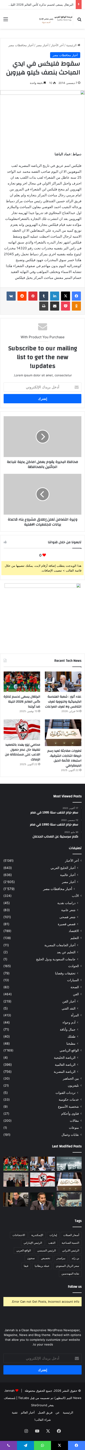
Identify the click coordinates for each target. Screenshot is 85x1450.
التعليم (74, 938)
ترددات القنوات (65, 1093)
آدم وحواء (69, 1022)
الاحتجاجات (18, 1235)
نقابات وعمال (70, 1134)
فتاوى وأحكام (70, 1113)
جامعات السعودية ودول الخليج (55, 959)
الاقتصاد (74, 931)
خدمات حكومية (69, 1099)
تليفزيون (73, 1085)
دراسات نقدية (66, 903)
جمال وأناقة (67, 1029)
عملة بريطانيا (42, 1266)
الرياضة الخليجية (64, 1057)
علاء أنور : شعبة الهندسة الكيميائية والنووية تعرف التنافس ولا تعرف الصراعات (63, 701)
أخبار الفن (68, 1001)
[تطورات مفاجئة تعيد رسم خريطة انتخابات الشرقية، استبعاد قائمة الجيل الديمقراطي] (63, 732)
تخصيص (45, 1258)
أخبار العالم (28, 1412)
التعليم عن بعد (66, 952)
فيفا (26, 1266)
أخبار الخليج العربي (63, 868)
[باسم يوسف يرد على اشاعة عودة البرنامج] (42, 1201)
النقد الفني (68, 1008)
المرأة (75, 1015)
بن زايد (75, 1258)
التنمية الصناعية (70, 1242)
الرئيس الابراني (70, 1250)
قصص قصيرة (66, 924)
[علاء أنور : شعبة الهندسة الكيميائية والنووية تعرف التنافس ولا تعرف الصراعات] (63, 681)
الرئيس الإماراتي (33, 1242)
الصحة (74, 987)
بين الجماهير (71, 1078)
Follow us (75, 1287)
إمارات (53, 1235)
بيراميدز (60, 1258)
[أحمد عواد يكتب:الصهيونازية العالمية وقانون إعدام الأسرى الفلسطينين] (69, 1164)
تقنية (15, 1412)
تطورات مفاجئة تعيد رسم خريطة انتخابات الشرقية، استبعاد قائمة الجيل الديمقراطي (64, 758)
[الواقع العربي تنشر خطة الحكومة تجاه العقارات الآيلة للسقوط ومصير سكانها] (15, 1199)
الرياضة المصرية (64, 1071)
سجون (31, 1258)
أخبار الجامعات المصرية (59, 945)
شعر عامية (68, 910)
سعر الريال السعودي (67, 1266)
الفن (76, 994)
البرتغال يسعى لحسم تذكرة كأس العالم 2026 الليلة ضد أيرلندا (22, 701)
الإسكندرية (37, 1235)
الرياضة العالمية (65, 1064)
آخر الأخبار (57, 45)
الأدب (75, 896)
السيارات (73, 980)
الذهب (51, 1242)
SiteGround (39, 1405)
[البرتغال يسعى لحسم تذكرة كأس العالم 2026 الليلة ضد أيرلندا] (22, 681)
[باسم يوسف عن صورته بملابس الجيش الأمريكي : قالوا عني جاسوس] (69, 1199)
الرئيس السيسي (46, 1250)
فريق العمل (45, 1412)
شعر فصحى (67, 917)
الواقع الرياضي (69, 1050)
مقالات (74, 1120)
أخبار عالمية (67, 875)
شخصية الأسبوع (68, 1106)
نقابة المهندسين (70, 1273)
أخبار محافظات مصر (21, 45)
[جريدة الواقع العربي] (55, 19)
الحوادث (73, 966)
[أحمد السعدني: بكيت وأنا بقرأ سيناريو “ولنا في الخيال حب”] (15, 1180)
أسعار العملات (71, 1235)
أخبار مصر (42, 45)
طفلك (71, 1036)
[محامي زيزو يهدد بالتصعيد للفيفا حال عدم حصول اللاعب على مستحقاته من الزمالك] (22, 729)
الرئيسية (72, 45)
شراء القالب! (42, 1419)
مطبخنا (70, 1043)
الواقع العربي (23, 1250)
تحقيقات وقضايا (65, 973)
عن (58, 1412)
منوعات (74, 1127)
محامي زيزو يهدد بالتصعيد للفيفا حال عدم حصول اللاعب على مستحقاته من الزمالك (22, 752)
